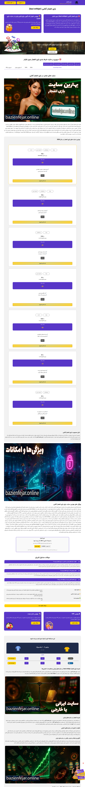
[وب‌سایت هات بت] (42, 229)
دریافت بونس (35, 27)
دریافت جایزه (37, 546)
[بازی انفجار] (76, 2)
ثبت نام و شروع (42, 181)
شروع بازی (52, 49)
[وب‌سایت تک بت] (42, 352)
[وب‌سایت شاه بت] (42, 270)
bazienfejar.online (57, 67)
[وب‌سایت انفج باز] (42, 187)
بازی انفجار (68, 2)
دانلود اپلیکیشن (9, 3)
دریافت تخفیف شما (42, 605)
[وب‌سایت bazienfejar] (42, 146)
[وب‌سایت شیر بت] (42, 311)
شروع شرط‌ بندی (11, 658)
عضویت (20, 3)
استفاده (42, 175)
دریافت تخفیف (75, 623)
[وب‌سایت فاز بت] (42, 389)
